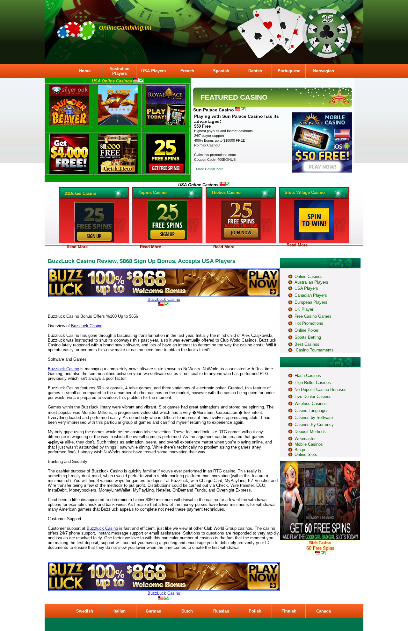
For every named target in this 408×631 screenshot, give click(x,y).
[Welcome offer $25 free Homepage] (314, 239)
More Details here (209, 169)
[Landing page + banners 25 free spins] (166, 172)
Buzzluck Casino (86, 325)
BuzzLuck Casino (164, 299)
